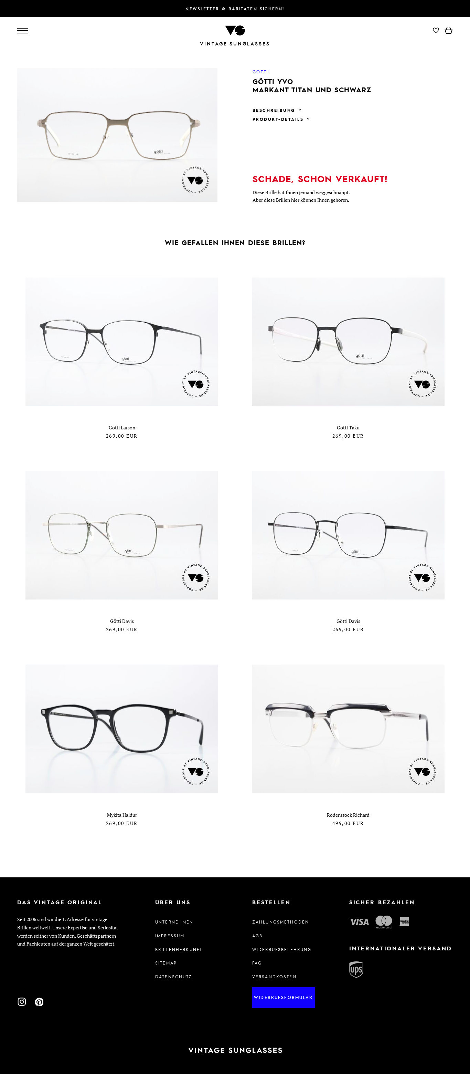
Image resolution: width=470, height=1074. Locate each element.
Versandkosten (274, 976)
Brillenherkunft (178, 949)
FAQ (257, 963)
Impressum (169, 935)
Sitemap (166, 963)
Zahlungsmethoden (280, 922)
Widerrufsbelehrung (282, 949)
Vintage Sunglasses (235, 43)
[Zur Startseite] (235, 30)
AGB (257, 935)
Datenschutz (173, 976)
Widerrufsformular (283, 997)
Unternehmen (174, 922)
